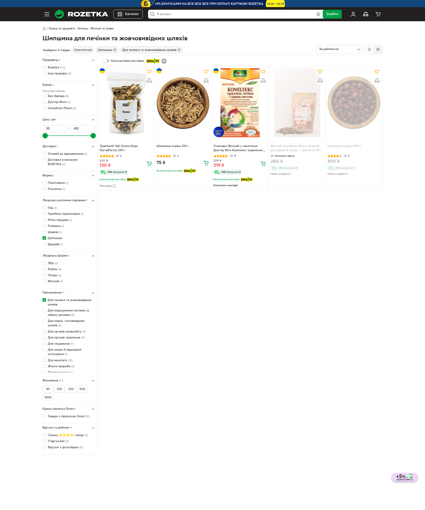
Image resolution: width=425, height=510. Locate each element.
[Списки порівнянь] (365, 14)
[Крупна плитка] (369, 49)
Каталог (132, 14)
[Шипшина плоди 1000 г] (354, 102)
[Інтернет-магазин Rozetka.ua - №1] (81, 14)
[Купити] (149, 163)
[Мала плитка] (378, 49)
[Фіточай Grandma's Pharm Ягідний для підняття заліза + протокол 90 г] (297, 102)
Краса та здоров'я (62, 28)
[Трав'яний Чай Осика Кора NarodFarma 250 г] (126, 102)
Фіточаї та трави (102, 28)
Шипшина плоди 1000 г (344, 146)
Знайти (332, 14)
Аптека (82, 28)
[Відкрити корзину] (378, 14)
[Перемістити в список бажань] (149, 71)
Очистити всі (83, 50)
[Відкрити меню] (46, 14)
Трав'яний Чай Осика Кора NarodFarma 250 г (119, 148)
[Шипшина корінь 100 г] (183, 102)
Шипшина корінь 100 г (172, 146)
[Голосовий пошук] (318, 14)
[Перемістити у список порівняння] (149, 80)
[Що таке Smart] (164, 61)
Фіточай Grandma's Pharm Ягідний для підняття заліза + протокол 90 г (296, 148)
